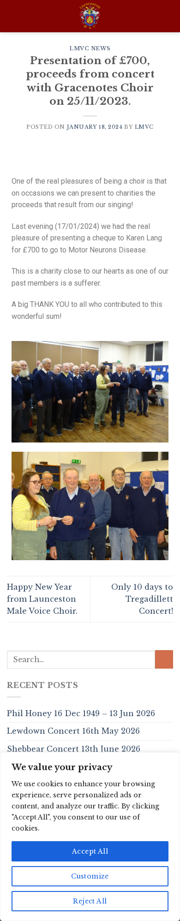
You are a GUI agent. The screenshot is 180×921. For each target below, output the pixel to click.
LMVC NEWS (90, 48)
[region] (90, 836)
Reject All (90, 901)
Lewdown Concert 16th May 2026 (73, 731)
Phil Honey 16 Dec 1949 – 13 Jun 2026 (81, 713)
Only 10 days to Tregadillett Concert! (142, 598)
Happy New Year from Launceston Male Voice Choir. (42, 598)
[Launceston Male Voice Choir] (90, 16)
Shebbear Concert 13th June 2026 (73, 749)
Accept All (90, 851)
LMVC (144, 127)
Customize (90, 876)
